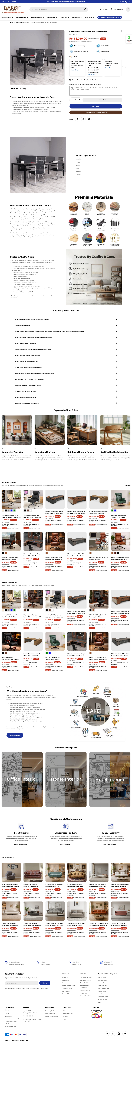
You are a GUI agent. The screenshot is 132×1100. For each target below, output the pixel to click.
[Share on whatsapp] (83, 119)
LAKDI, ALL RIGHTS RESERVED (18, 1040)
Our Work (13, 1)
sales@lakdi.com (77, 964)
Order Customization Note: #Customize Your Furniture (85, 84)
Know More (74, 70)
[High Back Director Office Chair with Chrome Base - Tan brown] (90, 553)
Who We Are (5, 1)
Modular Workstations (22, 22)
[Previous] (68, 67)
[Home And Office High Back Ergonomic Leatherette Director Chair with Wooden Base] (11, 541)
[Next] (124, 67)
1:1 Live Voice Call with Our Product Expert (96, 112)
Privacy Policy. (44, 988)
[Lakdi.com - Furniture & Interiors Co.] (22, 779)
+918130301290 (29, 1016)
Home (11, 22)
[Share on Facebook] (77, 119)
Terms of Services (31, 988)
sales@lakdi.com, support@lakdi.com (31, 1012)
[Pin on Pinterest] (89, 119)
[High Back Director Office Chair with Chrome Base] (98, 541)
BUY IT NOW (96, 106)
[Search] (85, 9)
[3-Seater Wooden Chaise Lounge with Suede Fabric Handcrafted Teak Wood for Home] (77, 872)
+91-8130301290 (45, 964)
